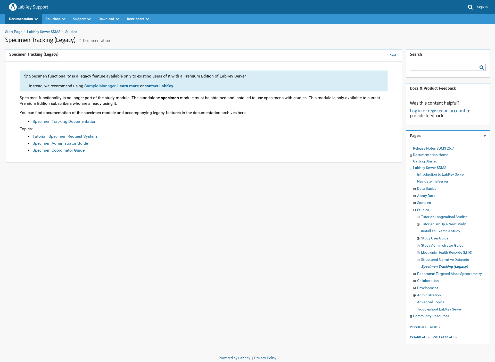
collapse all (444, 337)
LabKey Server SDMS (43, 32)
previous (417, 327)
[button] (470, 7)
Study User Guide (434, 238)
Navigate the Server (432, 181)
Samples (424, 203)
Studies (71, 32)
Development (427, 288)
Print (392, 55)
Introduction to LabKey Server (441, 174)
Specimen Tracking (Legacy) (444, 266)
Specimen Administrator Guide (60, 143)
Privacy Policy (265, 358)
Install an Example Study (440, 231)
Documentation (96, 40)
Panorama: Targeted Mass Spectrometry (449, 274)
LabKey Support (33, 6)
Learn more (128, 85)
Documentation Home (430, 155)
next (434, 327)
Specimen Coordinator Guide (58, 150)
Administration (429, 295)
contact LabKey (159, 85)
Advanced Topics (430, 302)
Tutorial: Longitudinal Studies (444, 217)
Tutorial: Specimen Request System (64, 136)
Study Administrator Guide (442, 245)
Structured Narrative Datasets (445, 259)
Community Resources (431, 316)
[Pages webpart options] (485, 136)
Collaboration (428, 281)
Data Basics (426, 188)
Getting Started (425, 161)
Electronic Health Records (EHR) (446, 252)
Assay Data (426, 196)
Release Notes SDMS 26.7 (433, 148)
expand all (418, 337)
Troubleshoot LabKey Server (439, 309)
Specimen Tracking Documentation (64, 121)
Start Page (13, 32)
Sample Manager (99, 85)
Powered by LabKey (234, 358)
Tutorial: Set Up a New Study (443, 224)
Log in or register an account (437, 110)
